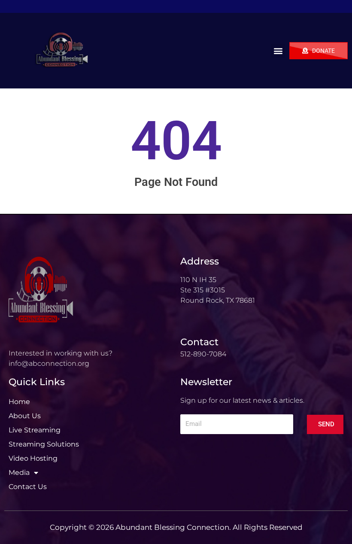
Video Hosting (33, 458)
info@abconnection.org (49, 363)
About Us (25, 416)
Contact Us (28, 487)
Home (19, 402)
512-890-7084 (203, 354)
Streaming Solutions (44, 444)
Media (19, 472)
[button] (278, 51)
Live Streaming (35, 430)
